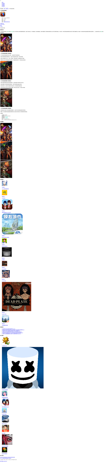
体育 (12, 457)
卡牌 (8, 457)
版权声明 (4, 458)
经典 (8, 31)
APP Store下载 (2, 24)
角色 (1, 457)
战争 (7, 457)
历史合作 (10, 458)
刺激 (7, 21)
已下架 (1, 26)
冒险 (6, 21)
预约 (1, 25)
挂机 (14, 457)
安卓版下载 (2, 23)
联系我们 (7, 458)
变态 (9, 21)
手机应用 (3, 4)
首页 (2, 2)
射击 (5, 457)
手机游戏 (3, 3)
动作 (2, 457)
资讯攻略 (3, 5)
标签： (3, 21)
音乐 (10, 457)
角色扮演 (7, 8)
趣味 (5, 21)
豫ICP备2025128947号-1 (3, 461)
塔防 (11, 457)
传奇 (11, 31)
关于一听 (1, 458)
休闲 (4, 457)
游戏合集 (3, 6)
